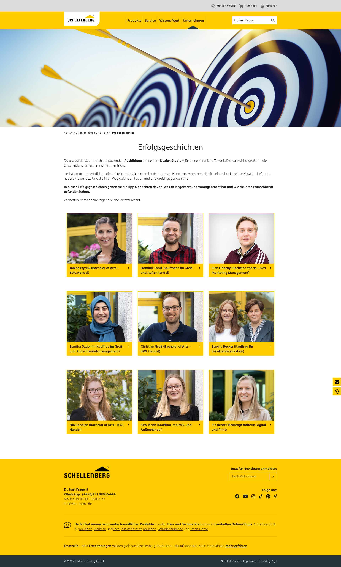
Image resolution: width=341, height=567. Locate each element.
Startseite (69, 132)
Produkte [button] (134, 20)
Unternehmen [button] (193, 20)
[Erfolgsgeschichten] (82, 20)
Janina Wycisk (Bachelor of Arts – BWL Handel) (94, 270)
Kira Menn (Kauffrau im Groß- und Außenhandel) (166, 427)
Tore (116, 529)
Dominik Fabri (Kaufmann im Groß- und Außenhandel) (167, 270)
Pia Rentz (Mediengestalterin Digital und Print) (239, 427)
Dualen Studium (172, 160)
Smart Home (199, 529)
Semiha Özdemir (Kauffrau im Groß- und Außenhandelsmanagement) (96, 348)
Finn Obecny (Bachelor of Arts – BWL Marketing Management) (239, 270)
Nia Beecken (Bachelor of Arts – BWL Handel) (97, 427)
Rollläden (85, 529)
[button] (269, 6)
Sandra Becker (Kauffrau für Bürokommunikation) (232, 348)
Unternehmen (87, 132)
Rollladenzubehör (170, 529)
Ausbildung (133, 160)
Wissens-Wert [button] (169, 20)
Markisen (100, 529)
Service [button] (150, 20)
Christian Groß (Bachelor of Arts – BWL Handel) (166, 348)
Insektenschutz (131, 529)
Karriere (103, 132)
